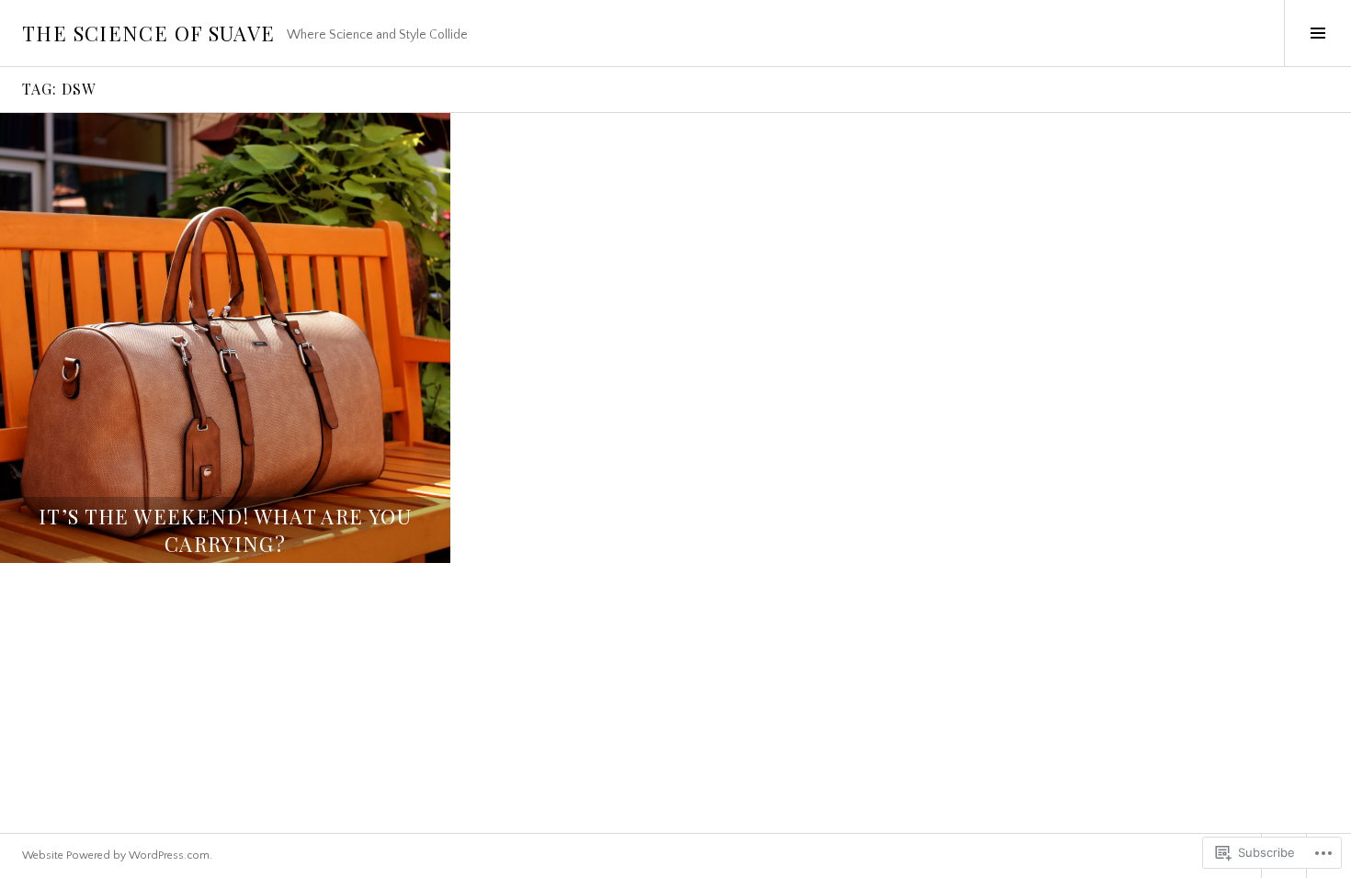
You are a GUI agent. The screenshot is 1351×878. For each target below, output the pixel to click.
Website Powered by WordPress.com (116, 855)
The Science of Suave (149, 33)
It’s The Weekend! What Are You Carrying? (225, 529)
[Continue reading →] (225, 338)
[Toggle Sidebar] (1317, 33)
